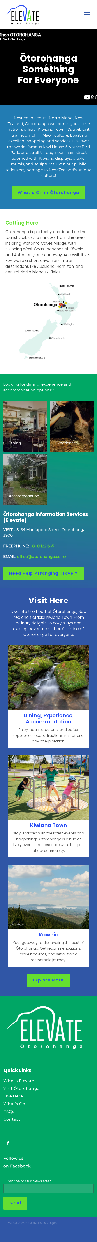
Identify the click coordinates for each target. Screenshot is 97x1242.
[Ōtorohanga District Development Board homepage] (43, 15)
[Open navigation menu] (86, 14)
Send (15, 1203)
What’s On (14, 1104)
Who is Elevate (18, 1081)
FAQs (8, 1112)
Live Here (13, 1096)
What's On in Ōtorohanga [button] (48, 193)
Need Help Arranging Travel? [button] (43, 573)
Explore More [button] (48, 980)
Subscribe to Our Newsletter (27, 1181)
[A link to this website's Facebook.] (7, 1142)
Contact (11, 1119)
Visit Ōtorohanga (21, 1089)
